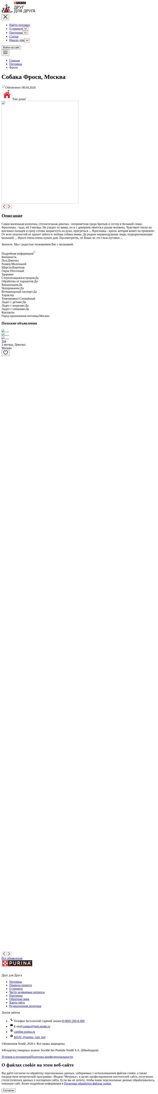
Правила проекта (20, 985)
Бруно (6, 671)
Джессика (8, 509)
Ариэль (6, 482)
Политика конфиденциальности (52, 1056)
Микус (6, 395)
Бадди (5, 536)
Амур (5, 859)
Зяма (5, 455)
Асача (5, 617)
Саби (5, 724)
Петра (5, 805)
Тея (4, 341)
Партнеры (16, 32)
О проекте (16, 28)
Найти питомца (19, 25)
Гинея (5, 778)
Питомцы (15, 64)
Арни (5, 913)
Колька (6, 435)
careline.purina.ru (24, 1031)
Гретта (6, 563)
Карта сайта (17, 1002)
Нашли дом (16, 40)
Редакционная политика (25, 1006)
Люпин (6, 940)
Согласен (8, 1090)
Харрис (6, 590)
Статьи (13, 36)
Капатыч (7, 368)
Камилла (7, 751)
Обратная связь (19, 999)
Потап (6, 832)
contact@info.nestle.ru (36, 1026)
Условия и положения (16, 1056)
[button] (79, 252)
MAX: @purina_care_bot (29, 1037)
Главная (14, 60)
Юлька (6, 415)
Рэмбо (6, 886)
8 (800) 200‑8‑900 (73, 1021)
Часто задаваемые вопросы (27, 992)
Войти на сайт (11, 47)
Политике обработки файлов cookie (87, 1083)
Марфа (6, 698)
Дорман (7, 644)
